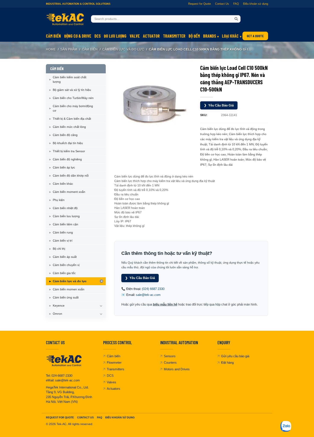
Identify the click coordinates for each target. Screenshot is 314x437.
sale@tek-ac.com (148, 295)
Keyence (59, 305)
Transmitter (174, 35)
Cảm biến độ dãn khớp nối (71, 175)
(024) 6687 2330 (153, 289)
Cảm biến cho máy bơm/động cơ (73, 108)
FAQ (236, 3)
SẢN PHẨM (68, 49)
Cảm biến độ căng (65, 135)
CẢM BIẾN (90, 49)
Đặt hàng (227, 362)
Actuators (113, 388)
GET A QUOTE (255, 36)
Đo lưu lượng (115, 35)
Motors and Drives (177, 369)
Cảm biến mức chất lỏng (69, 126)
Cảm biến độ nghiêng (67, 159)
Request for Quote (199, 3)
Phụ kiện (59, 200)
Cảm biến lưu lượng (66, 216)
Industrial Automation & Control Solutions (78, 3)
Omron (57, 313)
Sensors (170, 356)
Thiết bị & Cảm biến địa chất (72, 118)
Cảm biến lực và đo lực (123, 49)
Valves (111, 382)
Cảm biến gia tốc (64, 273)
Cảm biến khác (63, 183)
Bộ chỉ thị (59, 248)
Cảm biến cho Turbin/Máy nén (73, 98)
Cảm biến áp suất (65, 256)
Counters (170, 362)
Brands (209, 35)
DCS (97, 35)
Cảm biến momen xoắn (68, 289)
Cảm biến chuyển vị (66, 265)
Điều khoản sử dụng (255, 3)
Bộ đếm (194, 35)
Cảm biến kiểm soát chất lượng (69, 79)
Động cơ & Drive (77, 35)
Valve (135, 35)
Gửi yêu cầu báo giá (235, 356)
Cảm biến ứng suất (66, 297)
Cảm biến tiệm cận (65, 224)
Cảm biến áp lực (64, 167)
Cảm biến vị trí (62, 240)
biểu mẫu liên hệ (165, 304)
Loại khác (230, 35)
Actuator (151, 35)
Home (51, 49)
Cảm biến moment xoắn (69, 191)
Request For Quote (60, 417)
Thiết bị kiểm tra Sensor (69, 151)
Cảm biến (53, 35)
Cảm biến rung (63, 232)
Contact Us (222, 3)
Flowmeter (114, 362)
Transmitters (115, 369)
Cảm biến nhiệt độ (65, 208)
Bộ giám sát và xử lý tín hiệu (72, 90)
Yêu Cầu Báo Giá (219, 105)
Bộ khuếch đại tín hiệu (68, 143)
